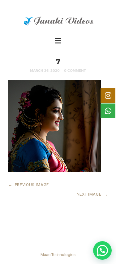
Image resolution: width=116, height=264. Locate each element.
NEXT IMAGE (92, 194)
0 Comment (75, 70)
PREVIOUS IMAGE (28, 184)
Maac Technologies (58, 254)
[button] (102, 250)
